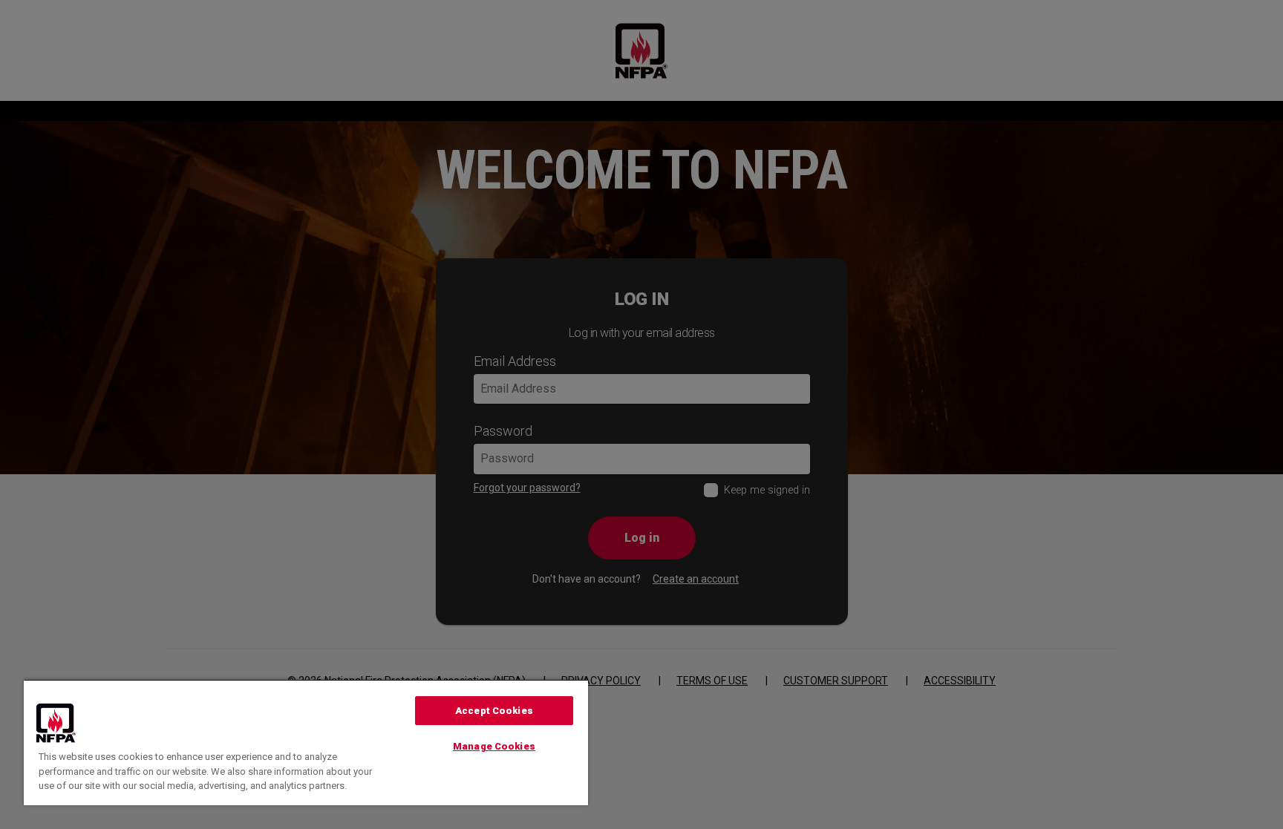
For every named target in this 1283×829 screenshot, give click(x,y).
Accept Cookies (494, 710)
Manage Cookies (494, 746)
